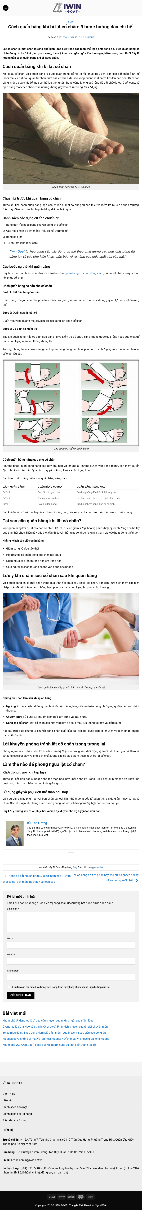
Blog (71, 22)
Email (11, 954)
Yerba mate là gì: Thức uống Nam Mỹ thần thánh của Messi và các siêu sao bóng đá (54, 1032)
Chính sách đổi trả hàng (17, 1113)
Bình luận (13, 908)
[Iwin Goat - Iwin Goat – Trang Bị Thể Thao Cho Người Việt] (67, 8)
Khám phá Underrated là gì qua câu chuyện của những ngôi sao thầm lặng (48, 1020)
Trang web (13, 970)
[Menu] (5, 8)
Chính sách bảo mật (15, 1107)
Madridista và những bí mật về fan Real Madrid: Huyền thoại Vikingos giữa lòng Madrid (56, 1038)
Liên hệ (7, 1100)
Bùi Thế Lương (86, 37)
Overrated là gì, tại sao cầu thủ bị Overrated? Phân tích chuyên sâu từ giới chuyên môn (55, 1026)
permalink (98, 867)
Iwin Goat (17, 251)
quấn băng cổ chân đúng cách (84, 273)
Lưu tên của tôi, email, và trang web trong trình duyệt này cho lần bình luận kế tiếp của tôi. (61, 987)
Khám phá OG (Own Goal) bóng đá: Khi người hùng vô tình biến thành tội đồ (49, 1044)
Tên (10, 938)
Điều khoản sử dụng (15, 1120)
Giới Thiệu (9, 1093)
